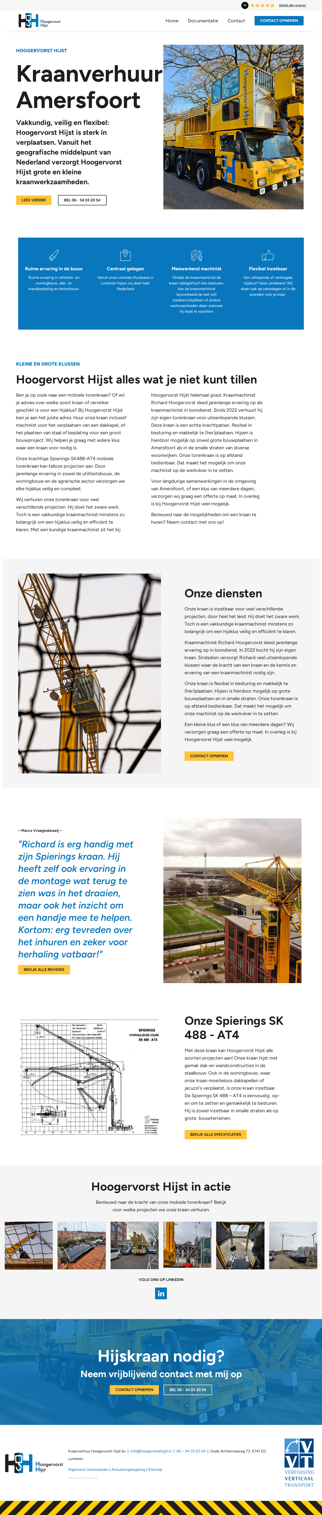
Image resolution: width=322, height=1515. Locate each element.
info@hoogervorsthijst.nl (151, 1451)
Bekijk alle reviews (292, 5)
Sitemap (155, 1469)
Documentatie (203, 21)
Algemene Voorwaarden (88, 1469)
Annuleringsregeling (128, 1469)
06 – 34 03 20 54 (190, 1451)
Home (171, 21)
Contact (236, 21)
